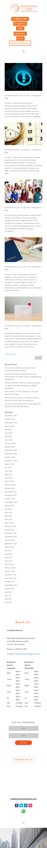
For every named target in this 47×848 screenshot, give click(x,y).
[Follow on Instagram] (30, 805)
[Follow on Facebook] (16, 805)
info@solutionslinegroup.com (27, 654)
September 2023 (11, 502)
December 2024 (11, 450)
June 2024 (8, 471)
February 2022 (10, 568)
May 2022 (8, 557)
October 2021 (10, 581)
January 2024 (10, 488)
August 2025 (9, 426)
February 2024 (10, 485)
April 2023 (8, 519)
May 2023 (8, 516)
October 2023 (10, 499)
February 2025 (10, 443)
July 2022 (8, 550)
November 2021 (11, 578)
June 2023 (8, 512)
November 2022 (11, 537)
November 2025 (11, 416)
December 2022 (11, 533)
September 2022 (11, 544)
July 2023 (8, 509)
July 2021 (8, 592)
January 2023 (10, 530)
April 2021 (8, 602)
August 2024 (9, 464)
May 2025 (8, 436)
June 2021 (8, 595)
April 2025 (8, 440)
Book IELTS (20, 33)
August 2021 (9, 588)
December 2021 (11, 575)
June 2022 (8, 554)
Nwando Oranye (13, 95)
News (20, 38)
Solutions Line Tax (23, 759)
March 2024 (9, 481)
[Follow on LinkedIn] (26, 805)
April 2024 (8, 478)
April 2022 (8, 561)
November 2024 (11, 454)
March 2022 (9, 564)
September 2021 (11, 585)
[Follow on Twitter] (21, 805)
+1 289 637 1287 (20, 19)
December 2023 (11, 492)
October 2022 (10, 540)
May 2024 (8, 474)
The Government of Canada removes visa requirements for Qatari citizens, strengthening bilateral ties (23, 376)
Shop (20, 28)
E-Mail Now (20, 23)
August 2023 (9, 505)
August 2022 (9, 547)
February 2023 (10, 526)
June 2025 (8, 433)
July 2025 (8, 429)
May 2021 (8, 599)
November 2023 (11, 495)
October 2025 (10, 419)
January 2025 (10, 447)
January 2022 (10, 571)
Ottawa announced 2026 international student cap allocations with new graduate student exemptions (22, 385)
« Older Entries (10, 354)
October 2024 (10, 457)
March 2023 (9, 523)
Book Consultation (20, 43)
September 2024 (11, 461)
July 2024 (8, 467)
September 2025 (11, 423)
